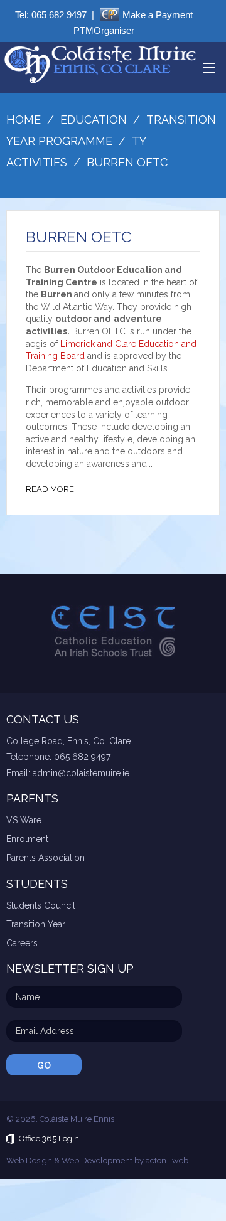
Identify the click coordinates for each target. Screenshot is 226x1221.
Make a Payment (157, 14)
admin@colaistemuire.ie (81, 773)
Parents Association (45, 858)
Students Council (40, 905)
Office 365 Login (49, 1138)
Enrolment (27, 839)
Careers (22, 943)
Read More (50, 489)
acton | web (167, 1160)
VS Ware (23, 820)
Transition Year (35, 924)
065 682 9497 (59, 14)
